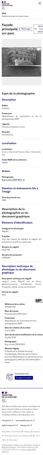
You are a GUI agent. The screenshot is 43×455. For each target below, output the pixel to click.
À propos (36, 432)
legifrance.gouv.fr (9, 425)
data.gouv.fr (25, 425)
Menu (39, 3)
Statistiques (26, 436)
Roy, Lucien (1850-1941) (12, 179)
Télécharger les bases (11, 436)
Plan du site (13, 440)
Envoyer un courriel (24, 378)
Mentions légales (7, 445)
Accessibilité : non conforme (11, 432)
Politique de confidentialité (23, 445)
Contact (27, 432)
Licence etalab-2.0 (27, 450)
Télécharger (26, 29)
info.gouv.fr (6, 420)
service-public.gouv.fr (24, 420)
